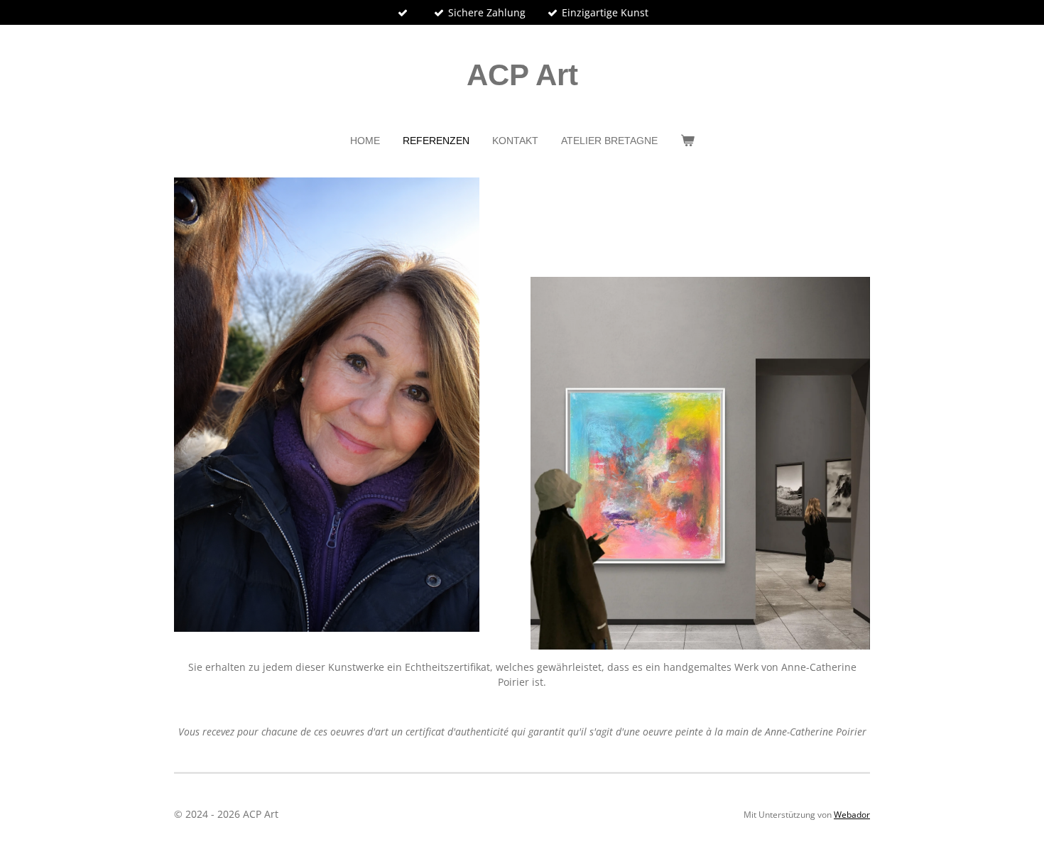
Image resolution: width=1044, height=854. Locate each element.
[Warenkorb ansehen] (687, 141)
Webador (852, 814)
